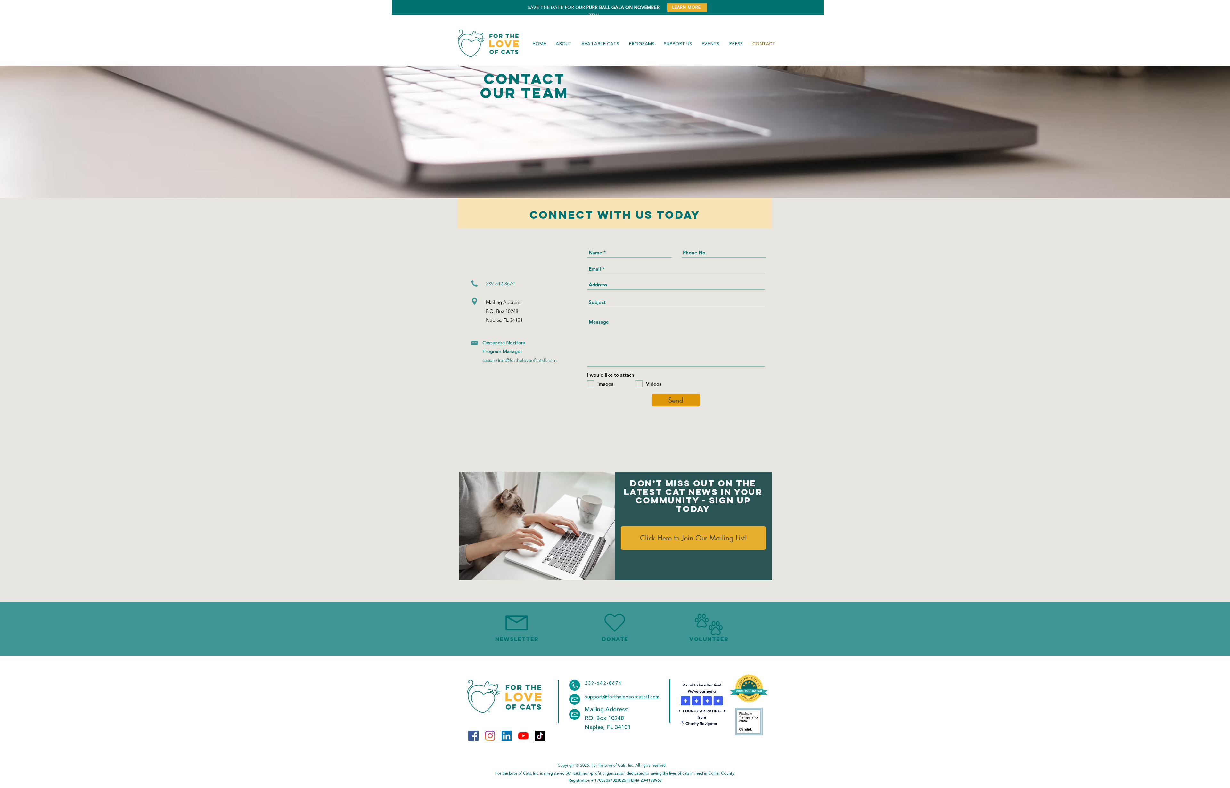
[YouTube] (523, 736)
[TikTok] (540, 736)
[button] (537, 526)
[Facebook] (473, 736)
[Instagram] (490, 736)
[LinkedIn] (507, 736)
